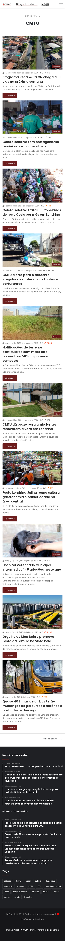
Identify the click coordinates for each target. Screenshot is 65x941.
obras (56, 891)
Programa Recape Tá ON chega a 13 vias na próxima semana (32, 79)
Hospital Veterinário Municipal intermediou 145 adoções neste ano (32, 567)
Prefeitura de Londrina (32, 919)
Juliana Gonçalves (12, 488)
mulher (46, 891)
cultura (38, 881)
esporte (20, 886)
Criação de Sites (33, 935)
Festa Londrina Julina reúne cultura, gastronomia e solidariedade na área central (31, 497)
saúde (17, 897)
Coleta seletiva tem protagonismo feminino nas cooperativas (31, 144)
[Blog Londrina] (26, 4)
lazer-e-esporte (20, 891)
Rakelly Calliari (11, 561)
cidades (7, 881)
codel (28, 881)
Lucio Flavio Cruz (12, 270)
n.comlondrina (10, 137)
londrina (35, 891)
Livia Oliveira (10, 73)
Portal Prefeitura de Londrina (44, 930)
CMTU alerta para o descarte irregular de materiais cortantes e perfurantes (30, 279)
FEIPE (30, 886)
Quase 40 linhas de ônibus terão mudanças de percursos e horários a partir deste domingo (32, 705)
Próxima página (50, 738)
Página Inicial (12, 930)
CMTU (18, 881)
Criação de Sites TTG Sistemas (32, 924)
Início (29, 16)
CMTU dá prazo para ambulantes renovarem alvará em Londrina (29, 426)
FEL (39, 886)
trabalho (28, 897)
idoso (6, 891)
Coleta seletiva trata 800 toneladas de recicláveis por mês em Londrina (32, 212)
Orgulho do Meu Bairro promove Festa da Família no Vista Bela (28, 638)
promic (7, 897)
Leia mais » (10, 95)
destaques (50, 881)
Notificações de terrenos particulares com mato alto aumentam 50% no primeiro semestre (25, 354)
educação (8, 886)
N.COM (24, 930)
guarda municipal (53, 886)
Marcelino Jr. (10, 343)
